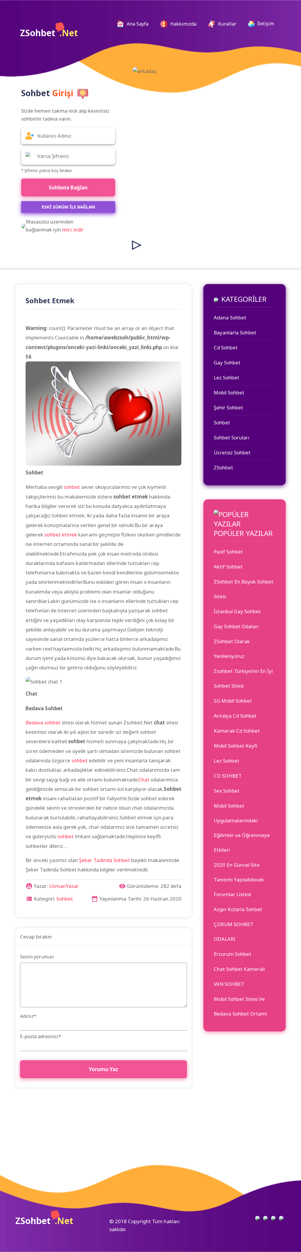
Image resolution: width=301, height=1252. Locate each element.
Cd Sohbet (226, 347)
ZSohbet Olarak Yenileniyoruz (232, 648)
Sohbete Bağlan (68, 187)
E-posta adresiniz (40, 1036)
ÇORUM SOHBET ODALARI (233, 931)
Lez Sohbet (226, 377)
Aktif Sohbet (228, 566)
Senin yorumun (37, 956)
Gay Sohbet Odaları (236, 626)
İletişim (265, 23)
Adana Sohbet (230, 317)
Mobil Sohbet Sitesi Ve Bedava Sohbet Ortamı (240, 1006)
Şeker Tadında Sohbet (104, 860)
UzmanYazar (64, 886)
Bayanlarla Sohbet (235, 332)
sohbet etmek (60, 534)
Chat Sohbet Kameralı (239, 969)
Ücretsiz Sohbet (232, 452)
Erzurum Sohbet (232, 954)
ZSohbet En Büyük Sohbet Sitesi (243, 589)
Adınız (28, 1016)
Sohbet (64, 898)
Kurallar (226, 24)
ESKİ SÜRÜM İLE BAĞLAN (68, 207)
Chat (143, 779)
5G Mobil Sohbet (233, 700)
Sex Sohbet (227, 790)
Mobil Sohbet (229, 392)
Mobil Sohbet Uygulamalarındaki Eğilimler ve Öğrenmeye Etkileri (242, 827)
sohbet (72, 487)
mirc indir (73, 229)
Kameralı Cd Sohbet (237, 730)
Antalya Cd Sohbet (235, 715)
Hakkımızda (182, 24)
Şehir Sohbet (228, 407)
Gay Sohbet (227, 362)
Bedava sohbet (43, 722)
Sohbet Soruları (231, 437)
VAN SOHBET (229, 984)
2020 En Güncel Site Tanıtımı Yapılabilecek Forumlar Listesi (239, 879)
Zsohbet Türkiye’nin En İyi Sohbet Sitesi (243, 678)
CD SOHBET (228, 775)
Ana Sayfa (139, 23)
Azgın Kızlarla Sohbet (238, 909)
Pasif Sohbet (228, 551)
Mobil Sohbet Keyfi (235, 745)
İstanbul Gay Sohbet (237, 611)
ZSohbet (49, 33)
